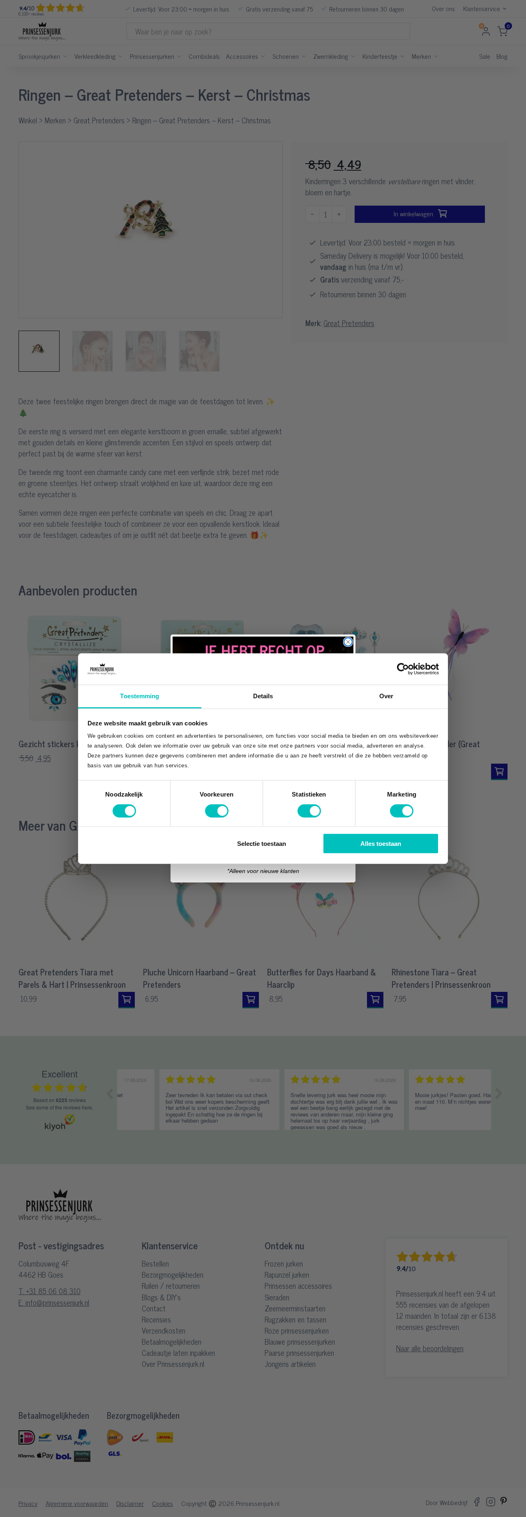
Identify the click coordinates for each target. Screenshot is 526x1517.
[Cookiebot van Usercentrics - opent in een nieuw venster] (403, 669)
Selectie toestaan (261, 843)
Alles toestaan (380, 843)
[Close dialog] (348, 642)
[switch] (216, 810)
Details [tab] (263, 695)
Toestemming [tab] (139, 695)
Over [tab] (386, 695)
